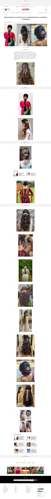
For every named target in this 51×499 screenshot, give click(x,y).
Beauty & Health (17, 12)
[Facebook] (3, 6)
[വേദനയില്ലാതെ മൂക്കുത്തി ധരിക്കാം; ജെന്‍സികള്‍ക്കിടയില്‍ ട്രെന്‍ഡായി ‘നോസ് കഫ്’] (28, 444)
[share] (23, 47)
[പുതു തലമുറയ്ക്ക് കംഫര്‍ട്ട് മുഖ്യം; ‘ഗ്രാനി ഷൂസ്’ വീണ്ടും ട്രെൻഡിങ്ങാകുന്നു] (16, 451)
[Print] (26, 47)
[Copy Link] (27, 47)
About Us (16, 487)
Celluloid (13, 12)
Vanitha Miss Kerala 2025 (29, 491)
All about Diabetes (28, 490)
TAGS (25, 460)
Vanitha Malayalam (5, 487)
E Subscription (46, 10)
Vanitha (8, 8)
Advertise (16, 491)
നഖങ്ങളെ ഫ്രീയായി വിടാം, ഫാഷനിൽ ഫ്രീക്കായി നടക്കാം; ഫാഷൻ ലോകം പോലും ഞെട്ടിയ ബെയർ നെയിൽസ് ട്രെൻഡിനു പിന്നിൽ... (21, 446)
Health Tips (33, 462)
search (44, 6)
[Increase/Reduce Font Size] (28, 47)
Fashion (7, 12)
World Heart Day (28, 488)
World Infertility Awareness (29, 487)
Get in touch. (29, 142)
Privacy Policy (39, 494)
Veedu (43, 12)
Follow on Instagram (25, 470)
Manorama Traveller (5, 489)
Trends (14, 177)
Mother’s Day (27, 492)
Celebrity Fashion (23, 462)
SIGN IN (47, 6)
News (10, 12)
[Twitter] (7, 6)
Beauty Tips (28, 462)
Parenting (22, 12)
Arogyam (40, 12)
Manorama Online (5, 490)
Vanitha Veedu (5, 491)
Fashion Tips (17, 462)
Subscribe (16, 488)
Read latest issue (9, 10)
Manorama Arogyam (5, 488)
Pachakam (29, 12)
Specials (26, 12)
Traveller (46, 12)
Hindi (27, 10)
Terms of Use (39, 495)
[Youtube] (6, 6)
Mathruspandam (28, 489)
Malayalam (24, 10)
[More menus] (3, 9)
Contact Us (16, 492)
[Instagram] (5, 6)
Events (15, 489)
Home (4, 12)
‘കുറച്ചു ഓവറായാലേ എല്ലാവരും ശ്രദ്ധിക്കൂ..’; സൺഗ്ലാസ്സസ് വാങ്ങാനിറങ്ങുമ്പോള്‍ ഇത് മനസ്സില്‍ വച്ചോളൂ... (21, 438)
